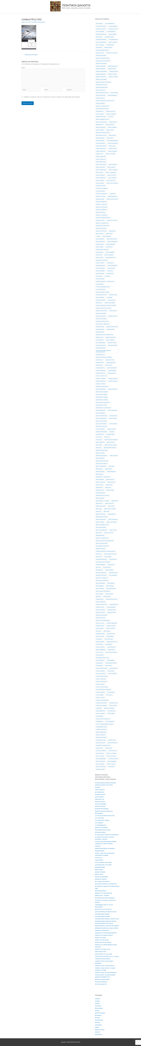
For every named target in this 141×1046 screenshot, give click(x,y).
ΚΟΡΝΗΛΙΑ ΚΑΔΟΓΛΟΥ (100, 373)
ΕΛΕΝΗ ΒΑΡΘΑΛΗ (99, 252)
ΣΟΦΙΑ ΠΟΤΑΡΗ (108, 665)
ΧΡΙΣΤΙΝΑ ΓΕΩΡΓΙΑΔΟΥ (113, 758)
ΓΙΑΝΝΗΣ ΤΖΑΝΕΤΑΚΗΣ (101, 156)
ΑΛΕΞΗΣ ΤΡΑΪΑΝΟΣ (100, 44)
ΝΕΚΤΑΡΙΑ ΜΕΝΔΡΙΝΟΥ (101, 564)
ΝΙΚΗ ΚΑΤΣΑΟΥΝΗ (107, 567)
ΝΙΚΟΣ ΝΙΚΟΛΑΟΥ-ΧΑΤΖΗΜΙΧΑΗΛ (103, 591)
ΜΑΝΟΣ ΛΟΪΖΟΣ (99, 869)
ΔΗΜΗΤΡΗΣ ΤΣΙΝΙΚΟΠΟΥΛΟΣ (102, 223)
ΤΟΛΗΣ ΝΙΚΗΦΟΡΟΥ (109, 721)
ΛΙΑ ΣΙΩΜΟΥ (111, 431)
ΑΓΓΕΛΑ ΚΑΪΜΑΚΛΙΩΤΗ (109, 23)
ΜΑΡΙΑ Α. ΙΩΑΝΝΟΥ (114, 455)
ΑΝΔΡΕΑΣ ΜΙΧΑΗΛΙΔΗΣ (101, 74)
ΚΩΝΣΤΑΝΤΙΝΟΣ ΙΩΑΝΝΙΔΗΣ (102, 391)
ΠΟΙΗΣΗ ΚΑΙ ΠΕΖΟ (99, 1029)
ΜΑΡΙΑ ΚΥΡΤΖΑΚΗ (99, 484)
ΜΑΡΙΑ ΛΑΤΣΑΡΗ (109, 484)
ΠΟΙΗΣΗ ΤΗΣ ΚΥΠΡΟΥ (100, 937)
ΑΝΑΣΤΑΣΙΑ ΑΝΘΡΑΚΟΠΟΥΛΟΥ (102, 50)
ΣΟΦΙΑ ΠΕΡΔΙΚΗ (99, 665)
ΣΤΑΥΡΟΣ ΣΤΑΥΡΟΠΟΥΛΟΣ (101, 681)
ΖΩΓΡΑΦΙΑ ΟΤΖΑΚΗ (113, 294)
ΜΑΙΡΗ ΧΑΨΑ (98, 447)
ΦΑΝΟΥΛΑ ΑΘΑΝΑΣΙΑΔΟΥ (101, 732)
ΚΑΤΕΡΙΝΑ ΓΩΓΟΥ (99, 359)
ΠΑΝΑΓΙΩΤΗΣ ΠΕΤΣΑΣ (100, 617)
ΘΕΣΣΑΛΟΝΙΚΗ (99, 1008)
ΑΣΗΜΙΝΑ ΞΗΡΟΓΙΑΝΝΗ (101, 116)
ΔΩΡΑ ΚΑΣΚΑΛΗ (112, 231)
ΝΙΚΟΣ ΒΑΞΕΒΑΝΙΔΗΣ (100, 583)
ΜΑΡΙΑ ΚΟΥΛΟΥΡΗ (111, 482)
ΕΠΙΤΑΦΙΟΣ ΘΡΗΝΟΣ (100, 832)
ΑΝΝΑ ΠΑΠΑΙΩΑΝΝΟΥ (112, 95)
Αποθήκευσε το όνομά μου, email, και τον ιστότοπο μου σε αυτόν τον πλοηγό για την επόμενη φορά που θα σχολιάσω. (52, 97)
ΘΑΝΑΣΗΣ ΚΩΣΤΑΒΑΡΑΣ (110, 302)
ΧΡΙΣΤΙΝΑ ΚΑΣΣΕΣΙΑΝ (100, 761)
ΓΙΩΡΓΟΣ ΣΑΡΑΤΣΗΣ (112, 177)
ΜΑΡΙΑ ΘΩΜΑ (111, 466)
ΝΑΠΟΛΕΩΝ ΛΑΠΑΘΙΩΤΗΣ (101, 559)
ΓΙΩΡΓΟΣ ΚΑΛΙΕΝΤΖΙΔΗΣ (101, 169)
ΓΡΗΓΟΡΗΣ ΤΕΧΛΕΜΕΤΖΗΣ (101, 193)
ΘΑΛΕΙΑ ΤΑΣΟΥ (99, 302)
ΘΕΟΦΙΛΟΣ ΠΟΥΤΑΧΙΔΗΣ (101, 318)
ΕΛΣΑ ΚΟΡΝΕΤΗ (110, 262)
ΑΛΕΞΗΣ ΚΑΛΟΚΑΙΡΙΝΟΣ (101, 42)
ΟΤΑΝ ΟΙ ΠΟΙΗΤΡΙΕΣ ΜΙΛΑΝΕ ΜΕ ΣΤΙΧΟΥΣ (106, 911)
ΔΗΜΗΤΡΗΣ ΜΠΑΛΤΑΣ (100, 212)
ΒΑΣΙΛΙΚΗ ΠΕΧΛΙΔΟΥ (100, 806)
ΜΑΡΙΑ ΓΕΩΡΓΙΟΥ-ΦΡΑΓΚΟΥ (101, 463)
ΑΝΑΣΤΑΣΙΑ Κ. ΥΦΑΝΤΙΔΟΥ (112, 52)
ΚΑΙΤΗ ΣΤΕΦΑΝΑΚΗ (110, 339)
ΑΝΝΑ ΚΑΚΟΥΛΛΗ (99, 799)
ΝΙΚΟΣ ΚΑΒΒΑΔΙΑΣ (100, 585)
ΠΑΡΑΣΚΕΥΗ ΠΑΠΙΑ (100, 625)
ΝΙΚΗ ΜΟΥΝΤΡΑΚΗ (109, 569)
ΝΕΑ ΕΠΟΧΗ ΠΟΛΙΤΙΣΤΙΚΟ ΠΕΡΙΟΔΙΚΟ (105, 898)
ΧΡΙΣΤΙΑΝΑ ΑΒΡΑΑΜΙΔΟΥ (101, 758)
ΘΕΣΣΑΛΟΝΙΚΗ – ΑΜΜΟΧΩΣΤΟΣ (103, 324)
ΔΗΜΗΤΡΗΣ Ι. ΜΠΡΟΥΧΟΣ (101, 204)
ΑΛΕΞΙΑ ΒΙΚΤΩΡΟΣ (110, 44)
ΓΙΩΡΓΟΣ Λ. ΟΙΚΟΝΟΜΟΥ (111, 172)
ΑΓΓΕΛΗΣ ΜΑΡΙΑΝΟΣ (113, 26)
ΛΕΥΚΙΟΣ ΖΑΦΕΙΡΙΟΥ (100, 429)
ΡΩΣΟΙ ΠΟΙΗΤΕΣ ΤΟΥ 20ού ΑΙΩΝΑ (103, 954)
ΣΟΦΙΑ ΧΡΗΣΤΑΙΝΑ (113, 668)
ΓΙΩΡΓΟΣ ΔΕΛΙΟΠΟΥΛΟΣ (101, 164)
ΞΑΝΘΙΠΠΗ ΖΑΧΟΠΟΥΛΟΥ (101, 604)
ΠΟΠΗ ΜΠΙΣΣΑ (99, 639)
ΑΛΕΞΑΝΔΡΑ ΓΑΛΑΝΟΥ (109, 36)
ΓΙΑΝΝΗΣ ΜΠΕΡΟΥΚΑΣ (101, 151)
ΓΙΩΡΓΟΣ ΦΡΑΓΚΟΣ (100, 183)
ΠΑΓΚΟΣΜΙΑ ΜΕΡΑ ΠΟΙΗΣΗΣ (102, 914)
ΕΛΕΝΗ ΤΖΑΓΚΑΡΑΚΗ (108, 254)
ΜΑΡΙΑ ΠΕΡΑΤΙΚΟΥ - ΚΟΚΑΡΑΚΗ (102, 500)
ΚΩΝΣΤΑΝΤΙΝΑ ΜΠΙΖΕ (112, 389)
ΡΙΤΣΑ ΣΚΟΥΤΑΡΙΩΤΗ (100, 647)
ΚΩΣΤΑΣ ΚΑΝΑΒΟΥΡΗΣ (101, 410)
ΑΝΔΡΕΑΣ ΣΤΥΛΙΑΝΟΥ (113, 76)
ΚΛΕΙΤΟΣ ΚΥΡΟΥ (108, 365)
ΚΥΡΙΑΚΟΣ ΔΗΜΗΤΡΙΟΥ (101, 381)
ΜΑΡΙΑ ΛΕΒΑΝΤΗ (99, 487)
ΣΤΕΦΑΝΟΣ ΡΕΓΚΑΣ (113, 702)
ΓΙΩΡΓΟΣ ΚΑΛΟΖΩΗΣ (113, 169)
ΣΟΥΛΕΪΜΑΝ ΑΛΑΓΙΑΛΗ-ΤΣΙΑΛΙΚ (102, 657)
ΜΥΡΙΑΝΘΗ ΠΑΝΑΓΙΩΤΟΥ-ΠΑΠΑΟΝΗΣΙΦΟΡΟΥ (105, 551)
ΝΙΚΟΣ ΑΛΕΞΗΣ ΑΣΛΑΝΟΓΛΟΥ (102, 580)
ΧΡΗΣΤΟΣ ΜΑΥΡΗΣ (100, 753)
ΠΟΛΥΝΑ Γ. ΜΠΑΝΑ (100, 636)
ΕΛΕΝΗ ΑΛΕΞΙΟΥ (109, 246)
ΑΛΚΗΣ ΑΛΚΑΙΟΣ (99, 797)
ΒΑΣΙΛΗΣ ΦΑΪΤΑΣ (110, 130)
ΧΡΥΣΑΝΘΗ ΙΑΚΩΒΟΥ (100, 769)
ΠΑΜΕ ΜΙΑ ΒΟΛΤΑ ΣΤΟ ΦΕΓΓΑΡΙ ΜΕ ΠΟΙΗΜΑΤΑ (107, 925)
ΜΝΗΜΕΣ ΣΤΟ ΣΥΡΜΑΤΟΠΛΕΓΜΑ (103, 893)
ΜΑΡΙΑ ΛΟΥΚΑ (108, 487)
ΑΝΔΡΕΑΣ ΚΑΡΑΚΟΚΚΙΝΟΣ (101, 71)
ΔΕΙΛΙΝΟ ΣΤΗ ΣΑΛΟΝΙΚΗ (101, 827)
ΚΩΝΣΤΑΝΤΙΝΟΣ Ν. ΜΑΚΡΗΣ (102, 399)
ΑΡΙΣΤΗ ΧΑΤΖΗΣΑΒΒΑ (100, 804)
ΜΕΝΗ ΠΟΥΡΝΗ (113, 530)
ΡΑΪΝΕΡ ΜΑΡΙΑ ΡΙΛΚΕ (100, 951)
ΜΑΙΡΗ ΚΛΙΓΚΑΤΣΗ (110, 442)
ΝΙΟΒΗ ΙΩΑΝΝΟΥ (107, 596)
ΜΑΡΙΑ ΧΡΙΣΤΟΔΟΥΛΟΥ (101, 514)
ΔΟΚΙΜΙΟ (97, 1003)
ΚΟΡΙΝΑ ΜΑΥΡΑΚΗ (112, 370)
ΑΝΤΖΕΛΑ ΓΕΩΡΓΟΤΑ (100, 98)
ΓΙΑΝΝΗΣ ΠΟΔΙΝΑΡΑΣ (112, 151)
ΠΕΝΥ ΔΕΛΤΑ (98, 631)
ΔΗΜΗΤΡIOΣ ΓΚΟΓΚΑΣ (100, 196)
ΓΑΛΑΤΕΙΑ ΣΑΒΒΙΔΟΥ (100, 140)
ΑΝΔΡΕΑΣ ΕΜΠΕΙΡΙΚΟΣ (101, 68)
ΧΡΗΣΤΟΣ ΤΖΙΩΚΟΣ (100, 756)
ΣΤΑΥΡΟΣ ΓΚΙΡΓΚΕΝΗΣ (101, 673)
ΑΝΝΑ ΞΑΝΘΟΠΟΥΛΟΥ (101, 95)
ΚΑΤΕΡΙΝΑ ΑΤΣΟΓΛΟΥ (100, 354)
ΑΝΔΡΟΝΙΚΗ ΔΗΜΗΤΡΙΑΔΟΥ (102, 87)
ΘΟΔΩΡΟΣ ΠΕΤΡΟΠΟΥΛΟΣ (112, 326)
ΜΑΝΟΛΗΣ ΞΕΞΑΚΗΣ (100, 452)
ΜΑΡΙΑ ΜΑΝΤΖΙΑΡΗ (100, 490)
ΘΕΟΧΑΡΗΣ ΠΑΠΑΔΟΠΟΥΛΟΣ (102, 321)
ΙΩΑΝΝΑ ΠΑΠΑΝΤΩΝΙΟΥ (111, 337)
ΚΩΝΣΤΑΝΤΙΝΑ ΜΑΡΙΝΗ (101, 389)
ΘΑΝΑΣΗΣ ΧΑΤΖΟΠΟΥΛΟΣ (101, 310)
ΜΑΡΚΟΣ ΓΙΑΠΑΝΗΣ (100, 522)
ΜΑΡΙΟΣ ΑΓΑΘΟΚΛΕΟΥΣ (101, 519)
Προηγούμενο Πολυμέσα (30, 54)
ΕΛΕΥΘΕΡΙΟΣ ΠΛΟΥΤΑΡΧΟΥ (102, 260)
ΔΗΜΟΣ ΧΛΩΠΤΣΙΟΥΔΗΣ (101, 228)
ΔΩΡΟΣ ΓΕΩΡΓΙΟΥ (100, 233)
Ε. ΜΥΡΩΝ (98, 236)
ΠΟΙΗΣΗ (97, 1027)
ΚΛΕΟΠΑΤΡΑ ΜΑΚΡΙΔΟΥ (101, 370)
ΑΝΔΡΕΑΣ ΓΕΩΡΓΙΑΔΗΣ (101, 66)
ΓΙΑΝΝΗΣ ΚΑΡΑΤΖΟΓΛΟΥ (101, 148)
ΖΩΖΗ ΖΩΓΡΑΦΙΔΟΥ (100, 297)
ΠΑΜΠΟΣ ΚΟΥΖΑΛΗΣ (100, 612)
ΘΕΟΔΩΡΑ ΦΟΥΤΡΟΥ (112, 316)
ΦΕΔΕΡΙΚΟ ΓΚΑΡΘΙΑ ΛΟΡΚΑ (102, 979)
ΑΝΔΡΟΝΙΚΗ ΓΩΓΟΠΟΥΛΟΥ (101, 84)
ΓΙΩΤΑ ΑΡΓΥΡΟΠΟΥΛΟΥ (101, 185)
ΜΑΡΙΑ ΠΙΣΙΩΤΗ (115, 500)
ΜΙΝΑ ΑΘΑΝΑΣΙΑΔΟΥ (100, 535)
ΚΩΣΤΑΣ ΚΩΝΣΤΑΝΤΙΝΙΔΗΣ (101, 415)
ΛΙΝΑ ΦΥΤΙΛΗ (107, 437)
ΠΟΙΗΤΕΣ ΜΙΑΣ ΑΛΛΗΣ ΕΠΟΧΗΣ (103, 942)
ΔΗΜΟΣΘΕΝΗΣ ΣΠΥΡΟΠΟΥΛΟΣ (102, 225)
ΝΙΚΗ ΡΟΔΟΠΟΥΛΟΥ (113, 572)
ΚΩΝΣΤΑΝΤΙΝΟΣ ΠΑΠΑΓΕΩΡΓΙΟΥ (103, 402)
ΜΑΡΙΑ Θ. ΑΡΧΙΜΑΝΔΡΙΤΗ (101, 466)
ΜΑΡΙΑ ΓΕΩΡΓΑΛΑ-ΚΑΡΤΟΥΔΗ (102, 460)
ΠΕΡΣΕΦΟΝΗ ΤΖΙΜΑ (100, 633)
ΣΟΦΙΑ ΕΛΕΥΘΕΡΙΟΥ (100, 660)
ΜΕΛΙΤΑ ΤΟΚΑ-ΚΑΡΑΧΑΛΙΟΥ (101, 530)
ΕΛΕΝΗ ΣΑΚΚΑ (99, 254)
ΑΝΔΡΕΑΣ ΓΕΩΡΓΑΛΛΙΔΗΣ (101, 63)
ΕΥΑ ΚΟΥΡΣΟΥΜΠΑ (100, 273)
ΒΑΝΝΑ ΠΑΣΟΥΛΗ (113, 122)
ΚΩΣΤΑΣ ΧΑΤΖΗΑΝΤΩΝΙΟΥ (101, 421)
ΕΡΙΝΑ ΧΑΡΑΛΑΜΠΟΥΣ (100, 265)
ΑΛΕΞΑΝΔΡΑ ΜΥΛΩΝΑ (113, 39)
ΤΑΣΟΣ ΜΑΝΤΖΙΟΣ (112, 710)
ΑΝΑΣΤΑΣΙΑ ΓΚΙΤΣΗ (100, 52)
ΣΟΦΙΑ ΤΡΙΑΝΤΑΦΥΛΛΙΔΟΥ (101, 668)
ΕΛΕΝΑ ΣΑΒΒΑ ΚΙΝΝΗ (110, 244)
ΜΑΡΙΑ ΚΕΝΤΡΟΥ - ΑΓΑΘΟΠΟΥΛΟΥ (103, 476)
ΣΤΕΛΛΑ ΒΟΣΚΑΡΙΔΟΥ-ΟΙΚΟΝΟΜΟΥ (103, 689)
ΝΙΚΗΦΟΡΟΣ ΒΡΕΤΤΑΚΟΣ (101, 575)
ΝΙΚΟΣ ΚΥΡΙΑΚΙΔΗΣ (100, 588)
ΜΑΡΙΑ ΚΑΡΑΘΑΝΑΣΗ (111, 471)
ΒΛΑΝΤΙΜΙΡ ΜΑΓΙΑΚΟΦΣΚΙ (102, 808)
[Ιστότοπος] (75, 90)
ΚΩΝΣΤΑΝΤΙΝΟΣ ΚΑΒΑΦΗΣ (101, 394)
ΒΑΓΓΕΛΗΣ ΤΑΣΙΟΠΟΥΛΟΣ (101, 122)
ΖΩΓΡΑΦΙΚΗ (98, 1006)
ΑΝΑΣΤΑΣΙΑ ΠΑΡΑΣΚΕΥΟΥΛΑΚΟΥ (103, 58)
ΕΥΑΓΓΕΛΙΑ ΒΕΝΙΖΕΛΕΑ (112, 265)
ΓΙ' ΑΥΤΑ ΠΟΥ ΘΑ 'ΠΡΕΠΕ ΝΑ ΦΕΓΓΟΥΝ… (105, 815)
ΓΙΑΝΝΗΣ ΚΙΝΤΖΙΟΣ (113, 148)
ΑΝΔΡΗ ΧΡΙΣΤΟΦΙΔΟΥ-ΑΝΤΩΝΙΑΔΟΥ (103, 82)
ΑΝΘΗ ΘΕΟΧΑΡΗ (114, 92)
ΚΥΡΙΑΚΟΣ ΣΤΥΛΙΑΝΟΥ (101, 383)
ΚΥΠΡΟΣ (97, 1010)
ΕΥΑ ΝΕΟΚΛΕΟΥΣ (110, 273)
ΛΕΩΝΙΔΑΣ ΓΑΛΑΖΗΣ (111, 429)
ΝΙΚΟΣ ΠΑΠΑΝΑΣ (99, 593)
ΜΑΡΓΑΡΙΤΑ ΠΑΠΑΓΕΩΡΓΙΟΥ (102, 455)
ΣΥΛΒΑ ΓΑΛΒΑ (99, 708)
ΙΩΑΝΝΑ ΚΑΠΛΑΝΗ (110, 329)
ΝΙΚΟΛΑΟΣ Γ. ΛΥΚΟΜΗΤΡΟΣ (102, 577)
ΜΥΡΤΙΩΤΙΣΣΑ (99, 554)
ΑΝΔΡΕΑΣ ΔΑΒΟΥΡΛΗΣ (113, 66)
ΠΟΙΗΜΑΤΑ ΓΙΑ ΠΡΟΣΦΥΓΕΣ (102, 930)
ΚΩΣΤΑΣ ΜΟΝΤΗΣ (113, 415)
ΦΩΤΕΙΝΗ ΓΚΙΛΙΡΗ (112, 740)
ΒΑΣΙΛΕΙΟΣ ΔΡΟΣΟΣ (110, 124)
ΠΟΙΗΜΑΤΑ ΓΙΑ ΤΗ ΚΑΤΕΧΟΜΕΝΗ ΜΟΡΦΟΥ (106, 933)
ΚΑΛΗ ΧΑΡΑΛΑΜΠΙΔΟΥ (100, 342)
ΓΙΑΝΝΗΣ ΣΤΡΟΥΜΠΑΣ (110, 153)
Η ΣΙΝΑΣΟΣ (98, 846)
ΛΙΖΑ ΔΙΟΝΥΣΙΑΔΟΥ (100, 434)
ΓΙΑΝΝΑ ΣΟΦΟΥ (112, 145)
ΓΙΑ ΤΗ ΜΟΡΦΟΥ (99, 822)
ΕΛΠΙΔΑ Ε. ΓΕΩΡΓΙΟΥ (100, 262)
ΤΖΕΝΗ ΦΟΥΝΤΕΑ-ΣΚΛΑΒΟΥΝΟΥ (103, 718)
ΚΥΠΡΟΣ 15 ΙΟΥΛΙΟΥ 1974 (101, 375)
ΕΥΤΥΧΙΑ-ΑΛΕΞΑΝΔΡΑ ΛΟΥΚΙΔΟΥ (103, 286)
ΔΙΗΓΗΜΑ (97, 1001)
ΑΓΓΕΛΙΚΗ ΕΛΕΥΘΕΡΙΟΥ (101, 28)
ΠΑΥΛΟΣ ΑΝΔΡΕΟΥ (100, 628)
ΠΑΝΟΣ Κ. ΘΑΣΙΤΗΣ (100, 623)
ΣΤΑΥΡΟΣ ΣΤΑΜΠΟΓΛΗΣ (101, 678)
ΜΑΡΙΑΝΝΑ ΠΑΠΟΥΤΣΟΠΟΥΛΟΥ (102, 495)
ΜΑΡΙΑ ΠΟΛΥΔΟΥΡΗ (109, 503)
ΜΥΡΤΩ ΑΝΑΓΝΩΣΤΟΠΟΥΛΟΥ (110, 554)
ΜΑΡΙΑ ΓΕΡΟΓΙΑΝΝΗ (100, 458)
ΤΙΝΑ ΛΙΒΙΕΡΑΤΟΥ (99, 721)
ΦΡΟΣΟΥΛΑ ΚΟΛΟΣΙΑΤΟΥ (101, 737)
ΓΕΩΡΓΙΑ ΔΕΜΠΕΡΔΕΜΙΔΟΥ (112, 140)
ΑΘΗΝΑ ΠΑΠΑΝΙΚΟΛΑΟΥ (101, 34)
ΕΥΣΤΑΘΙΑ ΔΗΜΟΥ (100, 284)
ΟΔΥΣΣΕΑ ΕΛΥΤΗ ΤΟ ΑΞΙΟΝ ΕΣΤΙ (103, 909)
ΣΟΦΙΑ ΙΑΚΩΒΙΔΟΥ (111, 660)
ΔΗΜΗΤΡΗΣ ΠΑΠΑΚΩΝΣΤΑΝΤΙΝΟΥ (103, 217)
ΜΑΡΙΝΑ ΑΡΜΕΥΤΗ (112, 514)
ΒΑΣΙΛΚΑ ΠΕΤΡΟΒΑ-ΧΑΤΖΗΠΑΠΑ (103, 132)
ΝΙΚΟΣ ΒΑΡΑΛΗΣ (110, 583)
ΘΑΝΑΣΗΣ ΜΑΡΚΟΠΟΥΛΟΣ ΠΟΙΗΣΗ (103, 308)
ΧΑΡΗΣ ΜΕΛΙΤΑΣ (108, 748)
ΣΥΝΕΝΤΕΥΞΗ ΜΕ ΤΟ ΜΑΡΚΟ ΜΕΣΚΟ (104, 965)
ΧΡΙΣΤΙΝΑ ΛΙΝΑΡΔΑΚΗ (111, 761)
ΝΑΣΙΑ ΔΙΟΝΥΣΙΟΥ (113, 559)
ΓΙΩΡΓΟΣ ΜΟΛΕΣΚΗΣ (100, 175)
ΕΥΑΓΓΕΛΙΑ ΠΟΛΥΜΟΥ (100, 268)
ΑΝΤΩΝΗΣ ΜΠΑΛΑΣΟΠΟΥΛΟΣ (102, 108)
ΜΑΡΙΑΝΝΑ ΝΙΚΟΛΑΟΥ (100, 492)
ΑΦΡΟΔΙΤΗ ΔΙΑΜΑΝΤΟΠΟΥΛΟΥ (102, 119)
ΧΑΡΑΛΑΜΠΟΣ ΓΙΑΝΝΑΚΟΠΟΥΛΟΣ (103, 745)
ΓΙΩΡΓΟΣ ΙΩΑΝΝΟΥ (111, 167)
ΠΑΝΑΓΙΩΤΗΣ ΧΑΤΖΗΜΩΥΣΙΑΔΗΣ (103, 620)
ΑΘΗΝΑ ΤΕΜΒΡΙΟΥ (113, 34)
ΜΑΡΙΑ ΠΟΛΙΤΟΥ (99, 503)
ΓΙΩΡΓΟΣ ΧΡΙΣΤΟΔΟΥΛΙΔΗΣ (112, 183)
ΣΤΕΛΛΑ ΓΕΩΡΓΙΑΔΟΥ (100, 692)
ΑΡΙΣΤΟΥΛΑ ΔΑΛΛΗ (100, 114)
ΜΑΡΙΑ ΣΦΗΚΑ (99, 508)
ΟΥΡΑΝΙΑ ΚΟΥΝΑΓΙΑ (111, 609)
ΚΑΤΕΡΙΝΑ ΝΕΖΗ (99, 365)
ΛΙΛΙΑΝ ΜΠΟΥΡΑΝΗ (110, 434)
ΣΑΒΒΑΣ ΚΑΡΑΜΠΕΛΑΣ (100, 649)
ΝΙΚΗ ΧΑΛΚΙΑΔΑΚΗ (113, 575)
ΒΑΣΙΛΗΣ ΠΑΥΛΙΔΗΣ (100, 130)
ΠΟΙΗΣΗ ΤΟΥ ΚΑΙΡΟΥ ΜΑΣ (102, 940)
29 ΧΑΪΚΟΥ (98, 787)
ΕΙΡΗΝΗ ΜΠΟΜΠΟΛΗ (100, 241)
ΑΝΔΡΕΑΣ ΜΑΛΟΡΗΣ (113, 71)
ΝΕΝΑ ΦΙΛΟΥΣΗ (111, 564)
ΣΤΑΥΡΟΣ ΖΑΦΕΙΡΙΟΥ (112, 673)
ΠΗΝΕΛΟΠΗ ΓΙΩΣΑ (111, 633)
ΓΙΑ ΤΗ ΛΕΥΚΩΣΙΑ (99, 818)
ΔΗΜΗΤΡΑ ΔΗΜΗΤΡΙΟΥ (112, 196)
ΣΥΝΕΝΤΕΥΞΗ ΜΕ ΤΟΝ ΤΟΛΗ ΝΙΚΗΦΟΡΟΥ (106, 972)
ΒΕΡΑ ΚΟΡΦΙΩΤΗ (112, 135)
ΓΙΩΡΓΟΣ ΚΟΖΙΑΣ (99, 172)
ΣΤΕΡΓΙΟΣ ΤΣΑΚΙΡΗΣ (100, 697)
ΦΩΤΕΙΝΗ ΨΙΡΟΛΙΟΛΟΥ (113, 742)
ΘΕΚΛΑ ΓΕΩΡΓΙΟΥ (113, 310)
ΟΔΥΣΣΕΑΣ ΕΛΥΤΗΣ (100, 607)
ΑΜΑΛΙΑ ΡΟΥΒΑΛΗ (108, 47)
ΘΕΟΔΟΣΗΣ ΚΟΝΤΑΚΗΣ (101, 313)
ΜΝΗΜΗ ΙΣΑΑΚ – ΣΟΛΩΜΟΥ (102, 895)
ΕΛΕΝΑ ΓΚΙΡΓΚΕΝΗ (100, 244)
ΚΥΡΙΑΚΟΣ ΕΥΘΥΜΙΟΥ (112, 381)
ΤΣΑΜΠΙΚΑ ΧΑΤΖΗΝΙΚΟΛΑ (101, 729)
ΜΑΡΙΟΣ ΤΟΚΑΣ (99, 874)
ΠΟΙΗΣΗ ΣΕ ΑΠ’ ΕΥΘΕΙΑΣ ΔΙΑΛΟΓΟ (104, 935)
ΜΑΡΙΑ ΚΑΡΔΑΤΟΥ (99, 474)
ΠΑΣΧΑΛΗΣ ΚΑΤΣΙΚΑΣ (111, 625)
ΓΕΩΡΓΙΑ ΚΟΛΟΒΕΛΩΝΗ (113, 143)
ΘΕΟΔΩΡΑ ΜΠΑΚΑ (99, 851)
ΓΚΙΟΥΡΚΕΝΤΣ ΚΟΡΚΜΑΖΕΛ (102, 188)
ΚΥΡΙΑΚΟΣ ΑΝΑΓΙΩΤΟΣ (113, 378)
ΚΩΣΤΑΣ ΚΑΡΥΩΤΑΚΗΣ (112, 410)
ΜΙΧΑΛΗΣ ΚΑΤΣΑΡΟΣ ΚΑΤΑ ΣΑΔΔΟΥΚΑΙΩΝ (105, 540)
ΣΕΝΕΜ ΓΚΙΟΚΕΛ (111, 649)
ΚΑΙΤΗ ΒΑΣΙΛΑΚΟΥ (100, 339)
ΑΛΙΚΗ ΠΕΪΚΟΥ (99, 47)
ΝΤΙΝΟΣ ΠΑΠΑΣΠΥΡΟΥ (101, 601)
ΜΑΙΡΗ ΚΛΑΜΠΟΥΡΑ (100, 442)
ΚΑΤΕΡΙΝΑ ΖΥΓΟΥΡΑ (110, 359)
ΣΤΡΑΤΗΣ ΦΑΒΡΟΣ (113, 705)
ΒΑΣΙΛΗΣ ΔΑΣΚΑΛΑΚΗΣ (101, 127)
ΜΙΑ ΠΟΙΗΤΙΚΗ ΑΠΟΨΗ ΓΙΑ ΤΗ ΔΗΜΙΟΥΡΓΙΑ (106, 884)
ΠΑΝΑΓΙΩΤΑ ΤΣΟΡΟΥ (111, 612)
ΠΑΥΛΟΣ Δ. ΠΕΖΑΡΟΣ (110, 628)
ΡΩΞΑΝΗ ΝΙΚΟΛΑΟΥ (111, 647)
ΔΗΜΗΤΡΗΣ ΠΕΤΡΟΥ (100, 220)
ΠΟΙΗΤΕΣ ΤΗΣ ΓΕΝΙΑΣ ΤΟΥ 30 (102, 949)
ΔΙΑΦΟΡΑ (97, 998)
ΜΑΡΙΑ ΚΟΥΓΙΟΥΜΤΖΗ (100, 482)
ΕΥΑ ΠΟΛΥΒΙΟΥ (99, 276)
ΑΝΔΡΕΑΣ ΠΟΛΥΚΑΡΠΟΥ (101, 76)
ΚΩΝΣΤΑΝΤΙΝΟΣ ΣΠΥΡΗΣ (101, 405)
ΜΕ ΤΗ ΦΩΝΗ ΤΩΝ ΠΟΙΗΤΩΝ (102, 881)
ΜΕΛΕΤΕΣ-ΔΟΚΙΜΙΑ (100, 1013)
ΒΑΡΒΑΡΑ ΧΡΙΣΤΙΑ (99, 124)
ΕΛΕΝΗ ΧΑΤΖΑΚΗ (99, 257)
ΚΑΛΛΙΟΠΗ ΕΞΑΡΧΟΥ (112, 342)
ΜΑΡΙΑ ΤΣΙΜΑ (106, 511)
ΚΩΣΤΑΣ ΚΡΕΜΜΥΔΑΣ (100, 413)
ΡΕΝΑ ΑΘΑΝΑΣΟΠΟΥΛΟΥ (112, 641)
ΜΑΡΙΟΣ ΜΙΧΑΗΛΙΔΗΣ (113, 519)
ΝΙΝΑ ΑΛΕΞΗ (98, 596)
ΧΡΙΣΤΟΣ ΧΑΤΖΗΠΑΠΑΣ (101, 766)
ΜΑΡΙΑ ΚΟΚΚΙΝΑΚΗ (100, 479)
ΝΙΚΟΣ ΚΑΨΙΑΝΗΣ (110, 585)
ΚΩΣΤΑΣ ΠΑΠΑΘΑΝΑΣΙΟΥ (101, 418)
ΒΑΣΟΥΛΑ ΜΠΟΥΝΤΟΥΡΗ (101, 135)
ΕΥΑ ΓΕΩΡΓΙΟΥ (110, 270)
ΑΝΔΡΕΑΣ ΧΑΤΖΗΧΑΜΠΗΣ (101, 79)
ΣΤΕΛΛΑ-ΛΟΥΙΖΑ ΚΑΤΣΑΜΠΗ (102, 686)
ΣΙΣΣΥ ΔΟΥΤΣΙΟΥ (99, 652)
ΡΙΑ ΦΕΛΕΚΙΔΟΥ (108, 644)
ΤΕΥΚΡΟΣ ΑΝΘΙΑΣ (111, 713)
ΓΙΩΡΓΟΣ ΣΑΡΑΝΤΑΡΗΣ (101, 177)
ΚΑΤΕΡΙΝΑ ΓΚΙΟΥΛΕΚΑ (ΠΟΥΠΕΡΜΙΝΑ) (104, 357)
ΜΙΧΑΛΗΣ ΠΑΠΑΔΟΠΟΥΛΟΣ (102, 543)
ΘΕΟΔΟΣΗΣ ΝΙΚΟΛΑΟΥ (101, 316)
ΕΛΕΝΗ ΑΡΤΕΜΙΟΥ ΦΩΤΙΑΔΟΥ (102, 249)
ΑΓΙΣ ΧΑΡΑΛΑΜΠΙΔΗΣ (110, 31)
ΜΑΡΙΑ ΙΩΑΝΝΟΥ (99, 468)
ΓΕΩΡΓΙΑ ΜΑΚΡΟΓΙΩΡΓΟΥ (101, 145)
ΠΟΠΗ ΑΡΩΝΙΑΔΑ (109, 636)
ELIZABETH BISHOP (100, 794)
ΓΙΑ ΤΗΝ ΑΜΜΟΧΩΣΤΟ (100, 825)
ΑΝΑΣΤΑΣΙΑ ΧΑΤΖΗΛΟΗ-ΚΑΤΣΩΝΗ (103, 60)
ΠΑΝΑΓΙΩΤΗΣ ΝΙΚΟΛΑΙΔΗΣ (101, 615)
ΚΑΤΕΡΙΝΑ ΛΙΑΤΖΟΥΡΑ (110, 362)
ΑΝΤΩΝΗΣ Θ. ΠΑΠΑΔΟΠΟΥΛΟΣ (102, 106)
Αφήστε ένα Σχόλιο (26, 22)
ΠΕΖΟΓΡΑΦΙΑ (98, 1025)
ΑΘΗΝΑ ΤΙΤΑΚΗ (99, 36)
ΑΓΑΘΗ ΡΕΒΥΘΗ (99, 23)
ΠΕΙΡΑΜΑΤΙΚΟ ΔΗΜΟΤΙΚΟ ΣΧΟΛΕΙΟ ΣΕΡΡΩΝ (106, 928)
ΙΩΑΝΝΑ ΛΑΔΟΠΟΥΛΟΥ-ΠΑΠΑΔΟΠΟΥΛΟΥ (104, 334)
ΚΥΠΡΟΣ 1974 (98, 857)
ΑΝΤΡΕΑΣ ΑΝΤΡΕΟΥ (100, 801)
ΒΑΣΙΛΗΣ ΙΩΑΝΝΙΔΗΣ (112, 127)
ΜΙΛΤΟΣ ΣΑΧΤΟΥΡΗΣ (108, 532)
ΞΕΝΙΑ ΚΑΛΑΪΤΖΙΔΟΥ (113, 604)
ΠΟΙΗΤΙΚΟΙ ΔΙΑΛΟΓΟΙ (76, 5)
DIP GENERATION (99, 792)
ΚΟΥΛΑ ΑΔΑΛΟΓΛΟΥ (112, 373)
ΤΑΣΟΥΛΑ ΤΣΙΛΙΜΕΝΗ (100, 713)
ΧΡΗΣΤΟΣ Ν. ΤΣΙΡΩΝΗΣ (111, 753)
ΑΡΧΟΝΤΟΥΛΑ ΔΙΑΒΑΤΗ (111, 114)
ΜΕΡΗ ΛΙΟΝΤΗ (99, 532)
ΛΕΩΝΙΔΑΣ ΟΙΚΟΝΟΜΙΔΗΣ (101, 431)
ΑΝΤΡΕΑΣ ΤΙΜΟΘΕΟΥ (100, 103)
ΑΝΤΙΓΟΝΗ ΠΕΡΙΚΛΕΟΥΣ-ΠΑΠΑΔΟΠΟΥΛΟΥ (105, 100)
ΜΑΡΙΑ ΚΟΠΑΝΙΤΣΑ (110, 479)
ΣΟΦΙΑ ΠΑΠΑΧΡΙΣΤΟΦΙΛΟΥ (111, 663)
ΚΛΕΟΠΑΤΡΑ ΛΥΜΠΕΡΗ (112, 367)
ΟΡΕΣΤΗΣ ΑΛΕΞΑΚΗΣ (100, 609)
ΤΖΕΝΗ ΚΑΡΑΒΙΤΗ (99, 716)
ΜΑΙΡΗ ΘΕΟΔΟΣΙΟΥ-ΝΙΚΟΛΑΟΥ (111, 439)
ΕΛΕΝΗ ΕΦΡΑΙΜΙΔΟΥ (110, 252)
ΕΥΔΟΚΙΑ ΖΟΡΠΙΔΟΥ (100, 278)
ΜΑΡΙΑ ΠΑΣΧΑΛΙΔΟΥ (100, 498)
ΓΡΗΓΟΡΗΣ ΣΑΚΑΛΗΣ (100, 191)
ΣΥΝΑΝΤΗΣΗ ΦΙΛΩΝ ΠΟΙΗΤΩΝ (102, 958)
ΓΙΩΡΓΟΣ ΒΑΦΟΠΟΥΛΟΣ (101, 161)
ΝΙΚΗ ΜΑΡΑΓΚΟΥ (99, 569)
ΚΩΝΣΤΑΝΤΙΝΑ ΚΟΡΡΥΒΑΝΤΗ (102, 386)
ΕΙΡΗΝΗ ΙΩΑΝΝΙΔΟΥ (100, 238)
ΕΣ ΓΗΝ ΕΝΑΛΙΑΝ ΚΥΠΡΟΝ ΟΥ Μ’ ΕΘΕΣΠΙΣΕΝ (106, 834)
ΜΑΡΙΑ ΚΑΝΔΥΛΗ (108, 468)
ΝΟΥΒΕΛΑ (97, 1022)
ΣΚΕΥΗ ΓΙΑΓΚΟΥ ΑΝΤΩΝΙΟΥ (111, 652)
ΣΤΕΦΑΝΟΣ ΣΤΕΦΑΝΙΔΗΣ (101, 705)
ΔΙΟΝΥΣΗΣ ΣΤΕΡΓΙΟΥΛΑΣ (101, 231)
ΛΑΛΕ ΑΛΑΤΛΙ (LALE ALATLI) (101, 426)
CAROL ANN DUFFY (100, 789)
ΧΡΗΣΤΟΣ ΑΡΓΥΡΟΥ (113, 750)
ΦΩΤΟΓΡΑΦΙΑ (98, 1034)
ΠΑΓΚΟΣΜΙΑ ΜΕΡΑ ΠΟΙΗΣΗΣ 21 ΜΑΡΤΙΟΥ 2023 (107, 918)
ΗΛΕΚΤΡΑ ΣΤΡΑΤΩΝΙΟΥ (101, 300)
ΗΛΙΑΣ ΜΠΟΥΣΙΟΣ (112, 300)
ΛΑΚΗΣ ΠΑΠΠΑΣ (99, 860)
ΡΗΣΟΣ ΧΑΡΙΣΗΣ (99, 644)
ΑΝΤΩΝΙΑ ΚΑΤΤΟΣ (99, 111)
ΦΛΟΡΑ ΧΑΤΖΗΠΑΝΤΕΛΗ (101, 981)
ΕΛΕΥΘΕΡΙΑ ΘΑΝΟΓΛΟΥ (111, 257)
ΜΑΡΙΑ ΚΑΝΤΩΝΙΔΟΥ (100, 471)
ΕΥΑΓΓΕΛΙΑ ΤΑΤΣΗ (111, 268)
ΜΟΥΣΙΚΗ (97, 1017)
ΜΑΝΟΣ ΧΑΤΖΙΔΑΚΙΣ (100, 872)
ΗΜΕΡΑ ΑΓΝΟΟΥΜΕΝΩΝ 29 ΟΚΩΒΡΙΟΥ (105, 848)
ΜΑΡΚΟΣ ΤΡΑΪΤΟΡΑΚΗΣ (112, 522)
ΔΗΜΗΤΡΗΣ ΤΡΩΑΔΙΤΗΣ (112, 220)
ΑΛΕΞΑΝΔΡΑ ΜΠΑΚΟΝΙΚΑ (101, 39)
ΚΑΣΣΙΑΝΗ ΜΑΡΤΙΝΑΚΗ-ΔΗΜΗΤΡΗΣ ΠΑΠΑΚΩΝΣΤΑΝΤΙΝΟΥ (103, 351)
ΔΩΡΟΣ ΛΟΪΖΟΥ (109, 233)
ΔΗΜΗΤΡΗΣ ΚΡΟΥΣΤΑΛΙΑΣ (101, 207)
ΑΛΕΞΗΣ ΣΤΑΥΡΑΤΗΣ (113, 42)
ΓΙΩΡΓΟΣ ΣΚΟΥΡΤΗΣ (110, 180)
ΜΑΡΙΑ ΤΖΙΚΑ (98, 511)
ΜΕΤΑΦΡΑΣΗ (98, 1015)
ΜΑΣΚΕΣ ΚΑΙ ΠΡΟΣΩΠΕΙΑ (101, 876)
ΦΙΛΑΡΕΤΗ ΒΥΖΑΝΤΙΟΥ (101, 734)
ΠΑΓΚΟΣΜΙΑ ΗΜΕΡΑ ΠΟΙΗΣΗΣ (102, 916)
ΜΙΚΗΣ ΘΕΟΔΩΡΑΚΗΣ (100, 890)
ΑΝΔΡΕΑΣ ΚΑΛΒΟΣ (112, 68)
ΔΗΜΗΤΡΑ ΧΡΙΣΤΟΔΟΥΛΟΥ (112, 199)
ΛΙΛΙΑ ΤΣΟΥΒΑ (99, 437)
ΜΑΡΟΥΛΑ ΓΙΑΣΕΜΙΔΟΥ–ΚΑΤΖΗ (102, 524)
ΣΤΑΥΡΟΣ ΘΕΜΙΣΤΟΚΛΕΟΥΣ (102, 676)
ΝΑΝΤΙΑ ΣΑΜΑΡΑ (107, 556)
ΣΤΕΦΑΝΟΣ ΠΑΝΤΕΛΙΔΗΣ (101, 702)
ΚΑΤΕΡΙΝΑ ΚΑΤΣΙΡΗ (100, 362)
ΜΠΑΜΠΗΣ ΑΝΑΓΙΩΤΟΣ (101, 548)
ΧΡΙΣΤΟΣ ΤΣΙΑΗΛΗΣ (111, 764)
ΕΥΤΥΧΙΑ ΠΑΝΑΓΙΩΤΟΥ (100, 289)
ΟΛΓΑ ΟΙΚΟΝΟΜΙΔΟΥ (111, 607)
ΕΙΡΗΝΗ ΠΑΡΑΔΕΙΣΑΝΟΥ (112, 241)
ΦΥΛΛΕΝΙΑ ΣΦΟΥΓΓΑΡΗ (101, 740)
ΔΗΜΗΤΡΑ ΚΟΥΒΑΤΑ (100, 199)
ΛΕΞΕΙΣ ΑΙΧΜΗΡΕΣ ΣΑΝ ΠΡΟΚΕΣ (103, 862)
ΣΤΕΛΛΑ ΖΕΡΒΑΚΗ (100, 694)
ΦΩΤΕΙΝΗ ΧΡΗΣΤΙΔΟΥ (100, 742)
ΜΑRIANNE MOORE (100, 867)
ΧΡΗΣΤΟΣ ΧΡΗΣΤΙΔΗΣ (111, 756)
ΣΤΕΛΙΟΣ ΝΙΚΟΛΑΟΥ (100, 684)
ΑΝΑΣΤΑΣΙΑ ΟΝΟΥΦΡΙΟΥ (101, 55)
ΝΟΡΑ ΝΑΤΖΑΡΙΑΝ (99, 599)
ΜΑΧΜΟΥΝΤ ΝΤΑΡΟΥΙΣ (101, 879)
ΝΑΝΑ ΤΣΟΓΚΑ (99, 556)
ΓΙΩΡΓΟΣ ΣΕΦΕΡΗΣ (100, 180)
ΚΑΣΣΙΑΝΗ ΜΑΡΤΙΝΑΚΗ (101, 347)
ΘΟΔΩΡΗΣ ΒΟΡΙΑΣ (100, 326)
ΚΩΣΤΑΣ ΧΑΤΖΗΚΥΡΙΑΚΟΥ (101, 423)
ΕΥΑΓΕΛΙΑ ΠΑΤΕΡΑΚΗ (100, 270)
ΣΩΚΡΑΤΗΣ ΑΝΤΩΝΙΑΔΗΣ (109, 708)
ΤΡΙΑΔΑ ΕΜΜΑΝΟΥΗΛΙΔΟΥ (101, 726)
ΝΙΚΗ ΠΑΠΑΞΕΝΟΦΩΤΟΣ (101, 572)
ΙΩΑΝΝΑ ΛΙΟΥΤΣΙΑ (99, 337)
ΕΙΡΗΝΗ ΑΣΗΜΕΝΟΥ (106, 236)
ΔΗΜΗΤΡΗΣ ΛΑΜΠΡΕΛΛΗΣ (101, 209)
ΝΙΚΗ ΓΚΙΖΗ (98, 567)
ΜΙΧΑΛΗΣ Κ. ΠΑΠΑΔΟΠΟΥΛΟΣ (102, 538)
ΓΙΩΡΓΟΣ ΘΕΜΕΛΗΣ (113, 164)
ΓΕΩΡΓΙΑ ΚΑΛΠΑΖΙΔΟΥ (100, 143)
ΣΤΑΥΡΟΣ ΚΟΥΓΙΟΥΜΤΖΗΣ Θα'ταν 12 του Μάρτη (107, 956)
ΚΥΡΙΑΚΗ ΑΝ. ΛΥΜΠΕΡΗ (101, 378)
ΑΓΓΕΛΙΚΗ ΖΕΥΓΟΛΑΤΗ (113, 28)
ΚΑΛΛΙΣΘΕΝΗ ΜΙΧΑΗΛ (112, 345)
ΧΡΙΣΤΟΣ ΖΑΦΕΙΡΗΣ (100, 764)
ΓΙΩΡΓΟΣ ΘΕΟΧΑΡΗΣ (100, 167)
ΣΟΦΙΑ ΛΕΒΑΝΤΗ (99, 663)
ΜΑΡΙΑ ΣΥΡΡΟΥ (111, 506)
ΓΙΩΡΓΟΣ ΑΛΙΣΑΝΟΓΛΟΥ (101, 159)
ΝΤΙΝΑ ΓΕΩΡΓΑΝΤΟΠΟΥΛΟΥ (112, 599)
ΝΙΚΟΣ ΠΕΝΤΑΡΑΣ (109, 593)
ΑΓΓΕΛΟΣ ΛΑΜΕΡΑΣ (100, 31)
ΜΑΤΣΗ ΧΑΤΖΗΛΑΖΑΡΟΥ (101, 527)
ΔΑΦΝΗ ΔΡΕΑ (112, 193)
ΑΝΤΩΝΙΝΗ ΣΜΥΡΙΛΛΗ (110, 111)
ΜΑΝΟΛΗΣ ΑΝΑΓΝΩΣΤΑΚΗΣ (102, 450)
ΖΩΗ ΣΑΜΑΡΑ (109, 297)
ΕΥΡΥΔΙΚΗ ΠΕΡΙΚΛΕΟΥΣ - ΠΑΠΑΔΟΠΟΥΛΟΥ (105, 281)
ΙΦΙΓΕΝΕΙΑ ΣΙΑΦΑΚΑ (100, 329)
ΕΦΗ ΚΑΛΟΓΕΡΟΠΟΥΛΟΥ (101, 294)
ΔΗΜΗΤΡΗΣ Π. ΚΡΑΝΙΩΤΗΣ (101, 215)
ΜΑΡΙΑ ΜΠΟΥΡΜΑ (110, 490)
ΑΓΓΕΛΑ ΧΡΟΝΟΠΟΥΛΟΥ (101, 26)
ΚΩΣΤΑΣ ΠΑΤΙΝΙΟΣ (113, 418)
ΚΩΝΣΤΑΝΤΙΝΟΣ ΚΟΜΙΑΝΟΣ (102, 397)
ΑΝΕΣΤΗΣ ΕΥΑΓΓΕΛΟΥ (100, 90)
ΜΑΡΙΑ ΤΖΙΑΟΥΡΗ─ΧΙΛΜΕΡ (109, 508)
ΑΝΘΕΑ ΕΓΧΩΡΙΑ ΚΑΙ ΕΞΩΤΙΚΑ (102, 92)
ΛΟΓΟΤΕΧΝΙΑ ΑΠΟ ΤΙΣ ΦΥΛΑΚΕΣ (103, 865)
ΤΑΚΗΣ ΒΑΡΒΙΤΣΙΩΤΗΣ (100, 710)
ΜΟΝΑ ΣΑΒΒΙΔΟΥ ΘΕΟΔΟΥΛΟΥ (102, 546)
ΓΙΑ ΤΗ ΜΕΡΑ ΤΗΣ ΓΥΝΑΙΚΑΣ (102, 820)
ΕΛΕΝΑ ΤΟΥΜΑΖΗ (99, 246)
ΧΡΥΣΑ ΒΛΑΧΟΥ (111, 766)
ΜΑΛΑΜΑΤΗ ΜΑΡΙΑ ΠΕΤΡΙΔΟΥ (110, 447)
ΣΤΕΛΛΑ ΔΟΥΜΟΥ (111, 692)
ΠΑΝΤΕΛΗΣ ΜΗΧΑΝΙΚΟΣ (112, 623)
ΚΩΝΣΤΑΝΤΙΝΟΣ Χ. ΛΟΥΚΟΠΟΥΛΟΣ (103, 407)
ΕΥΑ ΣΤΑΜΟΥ (107, 276)
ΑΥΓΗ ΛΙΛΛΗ (110, 116)
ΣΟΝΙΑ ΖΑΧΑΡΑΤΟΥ (100, 655)
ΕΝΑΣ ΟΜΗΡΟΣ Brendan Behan (102, 830)
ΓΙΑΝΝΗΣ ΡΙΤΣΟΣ (99, 153)
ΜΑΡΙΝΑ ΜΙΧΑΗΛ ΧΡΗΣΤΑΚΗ (102, 516)
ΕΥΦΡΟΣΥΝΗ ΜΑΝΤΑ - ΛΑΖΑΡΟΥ (103, 292)
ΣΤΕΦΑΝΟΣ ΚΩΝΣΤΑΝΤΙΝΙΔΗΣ (102, 700)
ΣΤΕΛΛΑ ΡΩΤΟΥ (109, 694)
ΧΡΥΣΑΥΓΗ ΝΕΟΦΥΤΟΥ (101, 984)
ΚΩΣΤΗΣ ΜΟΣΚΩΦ (113, 423)
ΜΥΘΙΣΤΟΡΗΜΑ (99, 1020)
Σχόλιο (23, 67)
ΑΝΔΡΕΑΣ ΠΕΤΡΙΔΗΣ (112, 74)
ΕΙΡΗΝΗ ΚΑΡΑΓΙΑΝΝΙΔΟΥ (112, 238)
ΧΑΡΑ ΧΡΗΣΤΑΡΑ (99, 748)
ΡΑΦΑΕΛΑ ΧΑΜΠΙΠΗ (100, 641)
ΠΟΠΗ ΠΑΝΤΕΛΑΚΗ (109, 639)
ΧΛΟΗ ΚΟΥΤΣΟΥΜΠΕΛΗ (101, 750)
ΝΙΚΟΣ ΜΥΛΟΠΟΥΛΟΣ (111, 588)
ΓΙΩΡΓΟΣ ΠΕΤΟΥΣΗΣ (111, 175)
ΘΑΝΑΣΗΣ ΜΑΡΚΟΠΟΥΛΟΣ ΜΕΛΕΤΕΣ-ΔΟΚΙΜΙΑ (106, 305)
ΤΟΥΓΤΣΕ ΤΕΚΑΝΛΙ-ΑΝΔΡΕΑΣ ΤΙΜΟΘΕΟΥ (105, 724)
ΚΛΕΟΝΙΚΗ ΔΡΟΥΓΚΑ (100, 367)
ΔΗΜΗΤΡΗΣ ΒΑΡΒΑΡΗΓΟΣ (101, 201)
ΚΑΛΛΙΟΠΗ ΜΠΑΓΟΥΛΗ (101, 345)
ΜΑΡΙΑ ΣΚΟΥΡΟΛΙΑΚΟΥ (101, 506)
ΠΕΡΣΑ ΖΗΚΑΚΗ (107, 631)
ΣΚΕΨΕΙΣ (97, 1032)
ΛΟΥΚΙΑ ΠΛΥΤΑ (99, 439)
